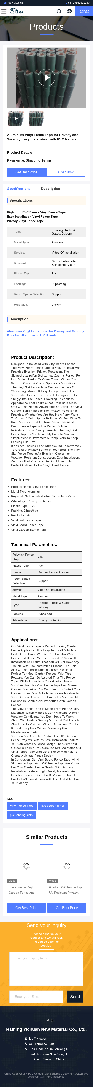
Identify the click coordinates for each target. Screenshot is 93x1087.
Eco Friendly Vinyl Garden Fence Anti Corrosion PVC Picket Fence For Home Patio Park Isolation (24, 890)
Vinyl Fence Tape (22, 805)
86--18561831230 (78, 2)
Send (75, 996)
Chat (84, 11)
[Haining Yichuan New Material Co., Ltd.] (18, 11)
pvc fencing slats (21, 815)
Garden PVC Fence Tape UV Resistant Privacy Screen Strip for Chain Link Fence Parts (66, 890)
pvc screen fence (53, 805)
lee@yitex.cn (15, 2)
